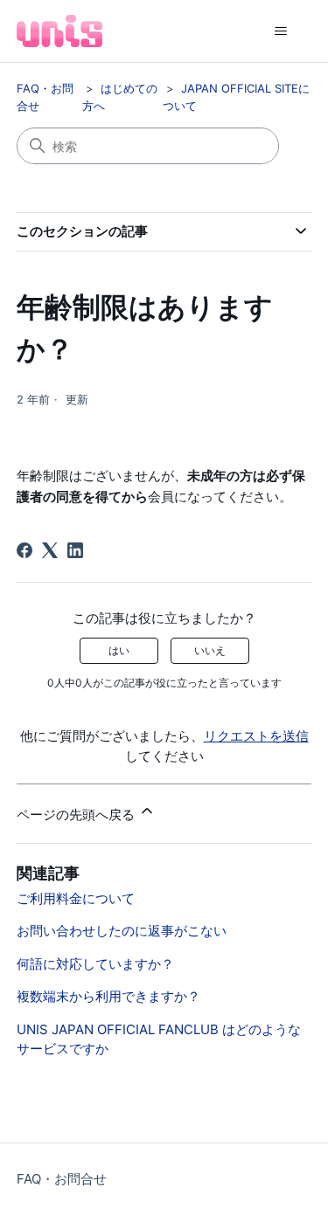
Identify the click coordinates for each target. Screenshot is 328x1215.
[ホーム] (59, 31)
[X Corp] (50, 550)
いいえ (210, 650)
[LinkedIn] (75, 550)
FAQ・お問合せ (62, 1178)
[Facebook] (24, 550)
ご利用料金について (76, 898)
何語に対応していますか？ (95, 964)
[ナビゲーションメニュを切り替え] (280, 31)
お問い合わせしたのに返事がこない (122, 930)
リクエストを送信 (256, 736)
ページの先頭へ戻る (77, 814)
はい (118, 650)
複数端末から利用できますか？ (108, 996)
